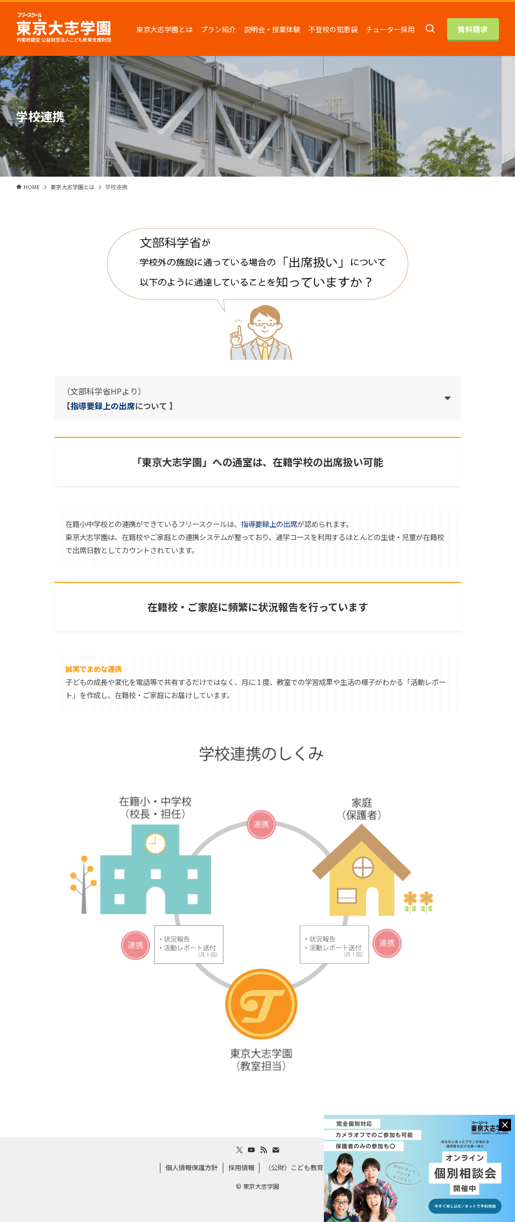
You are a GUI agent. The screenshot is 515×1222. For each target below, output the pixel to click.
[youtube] (251, 1150)
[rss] (263, 1150)
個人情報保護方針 (191, 1167)
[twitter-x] (239, 1150)
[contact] (275, 1150)
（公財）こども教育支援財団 (307, 1167)
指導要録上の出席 (102, 406)
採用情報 (241, 1167)
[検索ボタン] (430, 29)
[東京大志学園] (63, 29)
